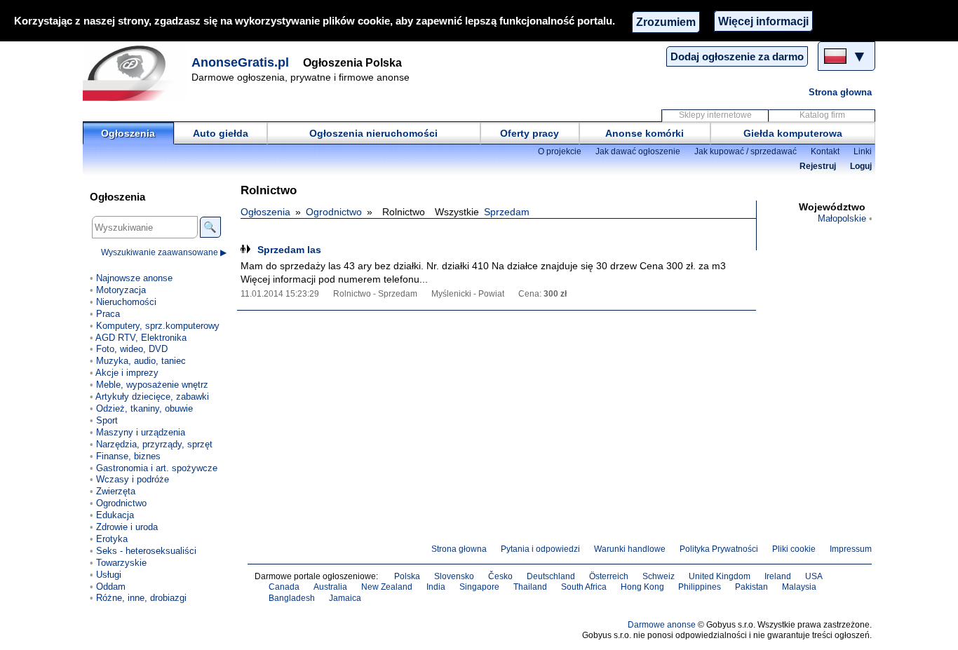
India (435, 587)
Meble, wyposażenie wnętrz (152, 384)
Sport (107, 420)
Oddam (111, 586)
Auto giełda (220, 133)
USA (814, 576)
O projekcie (559, 151)
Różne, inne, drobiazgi (141, 598)
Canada (284, 587)
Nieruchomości (126, 302)
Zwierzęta (115, 491)
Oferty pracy (529, 133)
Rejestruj (818, 166)
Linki (863, 151)
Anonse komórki (644, 133)
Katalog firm (822, 115)
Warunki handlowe (630, 549)
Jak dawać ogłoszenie (637, 151)
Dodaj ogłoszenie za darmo (737, 56)
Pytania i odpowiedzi (540, 549)
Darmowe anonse (662, 625)
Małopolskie (842, 218)
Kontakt (825, 151)
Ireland (777, 576)
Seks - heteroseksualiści (146, 551)
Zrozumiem (666, 21)
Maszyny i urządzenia (140, 432)
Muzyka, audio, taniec (141, 361)
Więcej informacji (763, 21)
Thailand (530, 587)
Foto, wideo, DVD (132, 349)
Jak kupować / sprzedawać (745, 151)
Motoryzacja (121, 290)
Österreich (608, 576)
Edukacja (115, 515)
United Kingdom (719, 576)
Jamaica (345, 598)
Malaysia (799, 587)
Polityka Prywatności (719, 549)
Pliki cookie (794, 549)
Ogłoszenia (128, 133)
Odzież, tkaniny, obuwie (144, 408)
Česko (500, 576)
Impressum (851, 549)
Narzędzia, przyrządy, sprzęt (154, 444)
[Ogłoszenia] (135, 73)
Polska (407, 576)
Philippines (699, 587)
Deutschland (551, 576)
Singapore (479, 587)
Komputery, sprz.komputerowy (158, 325)
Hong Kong (642, 587)
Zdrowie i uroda (127, 527)
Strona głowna (840, 92)
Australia (330, 587)
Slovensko (454, 576)
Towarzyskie (121, 562)
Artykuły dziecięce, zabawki (152, 396)
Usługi (108, 574)
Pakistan (751, 587)
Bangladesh (292, 598)
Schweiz (658, 576)
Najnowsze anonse (134, 278)
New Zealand (386, 587)
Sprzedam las (289, 249)
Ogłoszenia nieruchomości (373, 133)
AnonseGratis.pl (240, 62)
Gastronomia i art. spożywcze (156, 468)
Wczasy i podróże (132, 479)
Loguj (861, 166)
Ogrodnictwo (334, 211)
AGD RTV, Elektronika (141, 337)
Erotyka (112, 539)
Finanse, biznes (128, 456)
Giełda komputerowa (792, 133)
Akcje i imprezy (126, 372)
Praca (108, 314)
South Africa (584, 587)
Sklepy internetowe (715, 115)
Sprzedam (506, 211)
